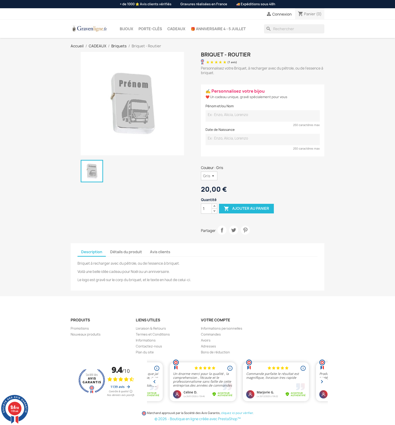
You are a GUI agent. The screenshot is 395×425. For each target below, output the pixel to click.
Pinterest (245, 230)
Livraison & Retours (151, 328)
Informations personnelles (221, 328)
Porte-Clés (150, 28)
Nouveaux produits (86, 334)
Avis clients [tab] (160, 251)
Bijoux (126, 28)
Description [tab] (91, 251)
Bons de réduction (215, 352)
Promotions (80, 328)
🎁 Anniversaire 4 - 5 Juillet (218, 28)
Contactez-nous (149, 346)
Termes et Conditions (153, 334)
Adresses (208, 346)
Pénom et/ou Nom (220, 106)
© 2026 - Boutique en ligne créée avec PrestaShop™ (198, 419)
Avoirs (206, 340)
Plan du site (145, 352)
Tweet (233, 230)
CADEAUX (176, 28)
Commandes (211, 334)
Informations (146, 340)
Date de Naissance (220, 129)
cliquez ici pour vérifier (237, 413)
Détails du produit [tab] (126, 251)
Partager (222, 230)
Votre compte (215, 320)
